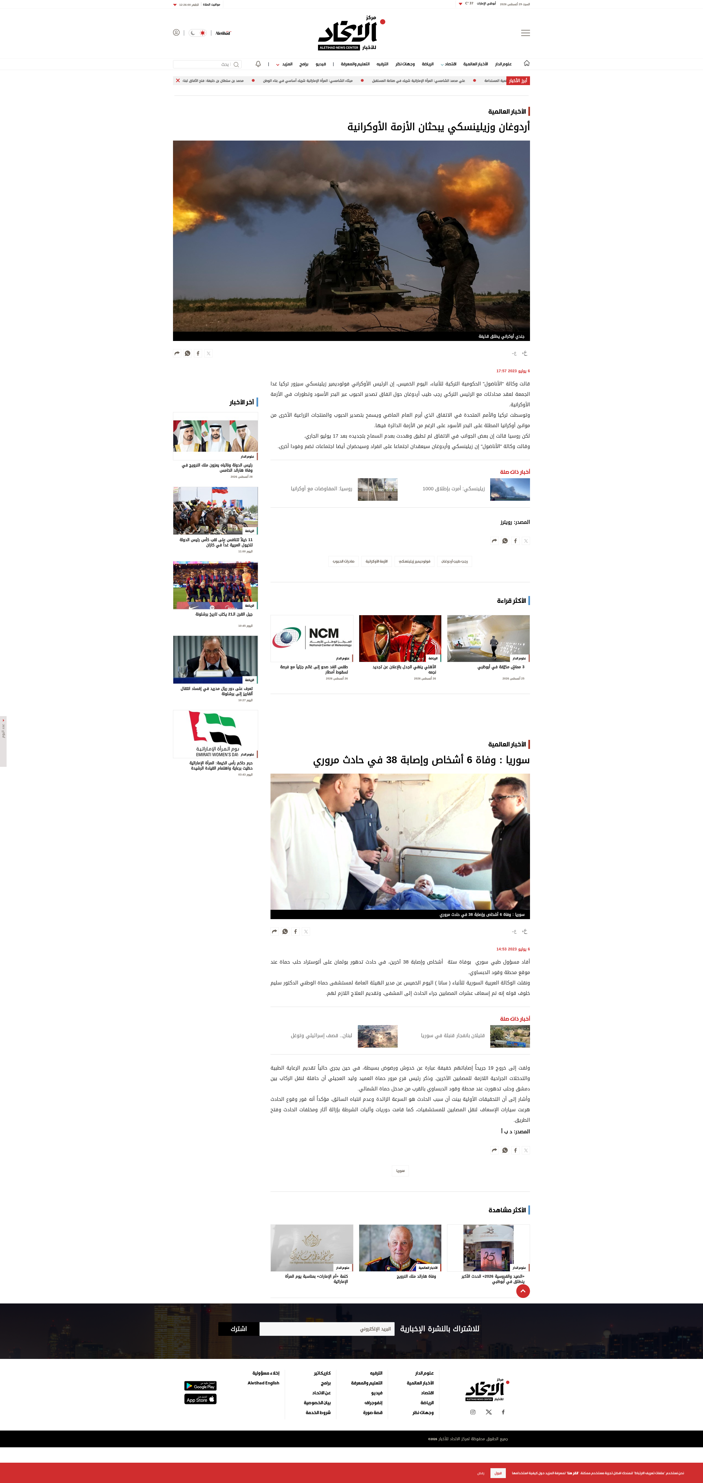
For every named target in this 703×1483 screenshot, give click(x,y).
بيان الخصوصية (317, 1402)
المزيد (286, 63)
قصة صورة (372, 1412)
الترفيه (382, 63)
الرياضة (427, 63)
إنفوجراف (373, 1402)
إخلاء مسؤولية (266, 1373)
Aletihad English (263, 1383)
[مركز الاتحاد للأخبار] (351, 33)
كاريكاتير (322, 1373)
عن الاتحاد (321, 1392)
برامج (304, 63)
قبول (498, 1473)
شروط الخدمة (318, 1412)
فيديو (321, 63)
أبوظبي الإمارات (480, 3)
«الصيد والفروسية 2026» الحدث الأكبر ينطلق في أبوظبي (493, 1279)
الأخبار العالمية (476, 63)
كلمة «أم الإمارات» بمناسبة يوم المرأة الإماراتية (316, 1279)
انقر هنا (572, 1473)
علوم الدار (503, 63)
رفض (480, 1473)
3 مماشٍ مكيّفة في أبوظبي (501, 667)
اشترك (239, 1329)
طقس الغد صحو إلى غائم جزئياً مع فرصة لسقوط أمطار (314, 669)
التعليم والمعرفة (355, 63)
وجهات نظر (405, 63)
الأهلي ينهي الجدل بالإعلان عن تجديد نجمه (404, 669)
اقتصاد (450, 63)
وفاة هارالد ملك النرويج (416, 1277)
